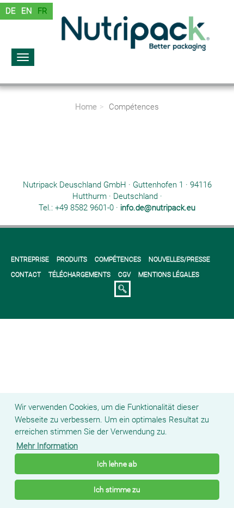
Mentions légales (168, 275)
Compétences (118, 259)
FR (42, 11)
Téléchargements (79, 275)
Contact (26, 275)
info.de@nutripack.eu (157, 208)
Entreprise (30, 259)
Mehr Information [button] (47, 446)
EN (26, 11)
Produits (72, 259)
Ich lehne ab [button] (117, 463)
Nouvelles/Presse (179, 259)
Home (86, 107)
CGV (124, 275)
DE (10, 11)
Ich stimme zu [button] (117, 489)
